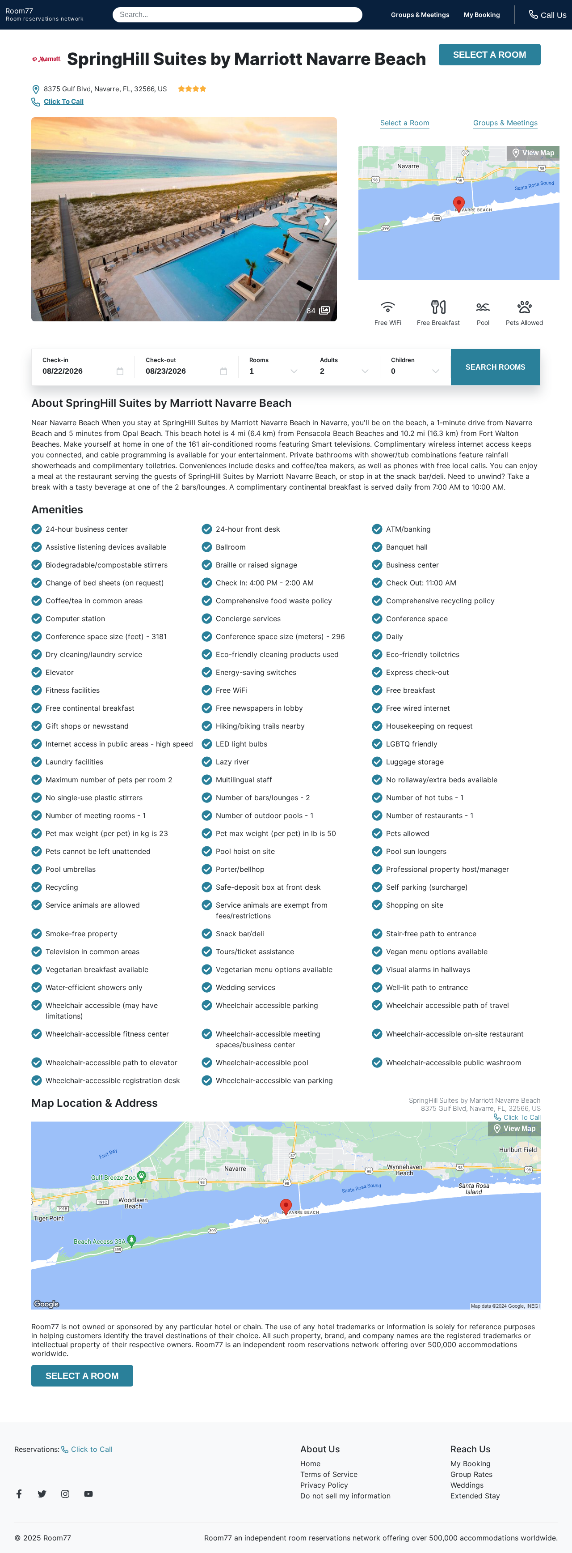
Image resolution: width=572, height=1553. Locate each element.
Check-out (161, 359)
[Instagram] (65, 1495)
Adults (329, 359)
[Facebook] (18, 1495)
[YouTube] (88, 1495)
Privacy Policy (324, 1484)
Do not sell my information (345, 1495)
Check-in (55, 359)
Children (403, 359)
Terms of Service (329, 1474)
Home (310, 1463)
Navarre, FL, (113, 89)
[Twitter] (42, 1495)
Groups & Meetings (420, 15)
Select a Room (489, 55)
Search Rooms (496, 367)
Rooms (259, 359)
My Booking (482, 15)
